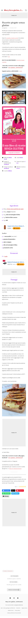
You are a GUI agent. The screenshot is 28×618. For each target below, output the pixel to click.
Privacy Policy (17, 610)
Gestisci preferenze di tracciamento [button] (14, 612)
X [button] (14, 490)
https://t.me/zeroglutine (15, 468)
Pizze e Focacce (7, 571)
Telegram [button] (16, 493)
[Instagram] (14, 598)
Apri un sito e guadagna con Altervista (8, 608)
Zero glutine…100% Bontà (15, 67)
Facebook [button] (7, 490)
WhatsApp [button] (7, 493)
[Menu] (2, 10)
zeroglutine (4, 28)
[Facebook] (10, 598)
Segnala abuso (24, 608)
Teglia (5, 256)
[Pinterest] (17, 598)
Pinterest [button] (21, 490)
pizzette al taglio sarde (12, 38)
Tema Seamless (8, 605)
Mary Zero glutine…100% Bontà (14, 601)
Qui (9, 56)
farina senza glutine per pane (15, 209)
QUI (21, 71)
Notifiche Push (11, 610)
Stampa (6, 496)
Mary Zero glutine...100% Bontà (14, 10)
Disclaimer (18, 608)
